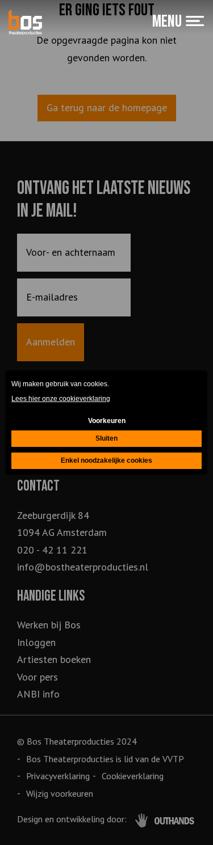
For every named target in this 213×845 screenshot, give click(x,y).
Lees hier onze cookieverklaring (60, 399)
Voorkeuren (107, 421)
